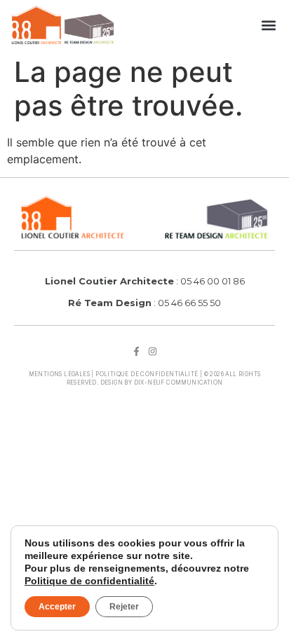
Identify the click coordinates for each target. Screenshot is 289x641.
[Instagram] (152, 351)
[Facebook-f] (136, 351)
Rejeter (124, 607)
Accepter (57, 607)
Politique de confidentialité (146, 374)
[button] (269, 24)
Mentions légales (59, 374)
